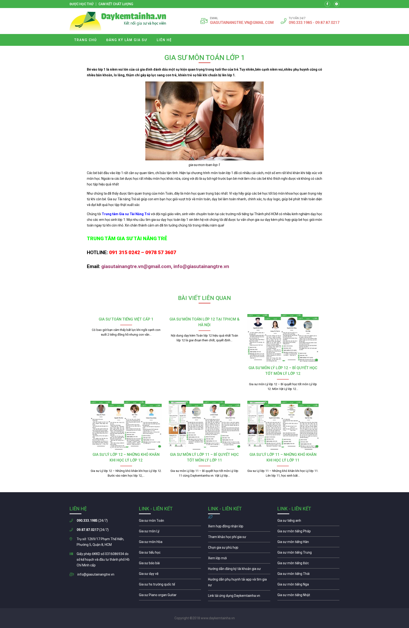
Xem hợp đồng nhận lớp (239, 527)
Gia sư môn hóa (170, 543)
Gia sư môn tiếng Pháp (308, 532)
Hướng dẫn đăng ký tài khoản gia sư (239, 570)
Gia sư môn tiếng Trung (308, 554)
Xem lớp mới (239, 559)
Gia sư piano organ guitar (170, 596)
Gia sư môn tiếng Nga (239, 597)
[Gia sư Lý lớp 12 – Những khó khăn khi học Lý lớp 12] (126, 425)
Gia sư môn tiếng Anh (308, 522)
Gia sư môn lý (170, 532)
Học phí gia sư (239, 538)
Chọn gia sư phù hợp (239, 549)
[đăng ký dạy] (118, 21)
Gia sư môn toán (170, 522)
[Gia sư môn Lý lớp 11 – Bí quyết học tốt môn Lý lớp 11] (204, 425)
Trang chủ (85, 40)
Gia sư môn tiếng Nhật (308, 596)
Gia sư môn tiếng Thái (308, 575)
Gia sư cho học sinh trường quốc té (170, 585)
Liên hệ (164, 40)
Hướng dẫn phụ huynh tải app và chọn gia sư (239, 583)
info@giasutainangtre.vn (95, 574)
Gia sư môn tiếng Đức (308, 564)
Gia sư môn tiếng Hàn (308, 543)
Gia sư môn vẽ (170, 575)
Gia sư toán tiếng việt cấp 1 (126, 319)
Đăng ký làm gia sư (126, 40)
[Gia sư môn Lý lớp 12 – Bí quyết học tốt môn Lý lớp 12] (283, 338)
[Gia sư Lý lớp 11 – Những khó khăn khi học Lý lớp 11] (283, 425)
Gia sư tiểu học (170, 554)
